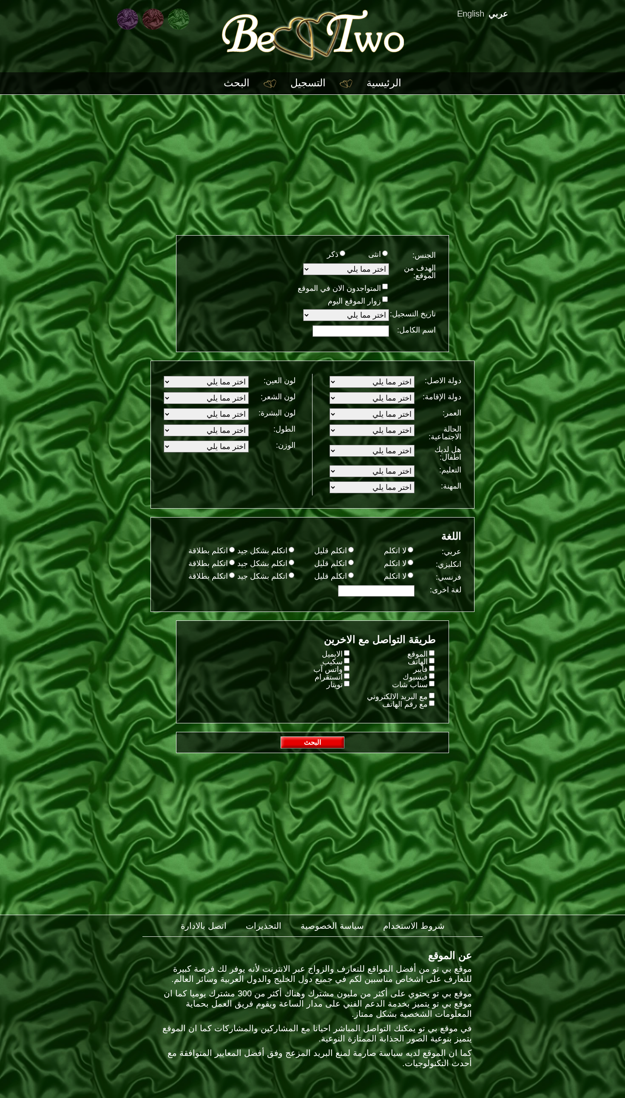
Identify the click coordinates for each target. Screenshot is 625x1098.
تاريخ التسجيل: (413, 314)
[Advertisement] (312, 158)
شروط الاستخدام (414, 925)
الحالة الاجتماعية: (445, 433)
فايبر (420, 669)
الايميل (332, 654)
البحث (237, 82)
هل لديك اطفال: (448, 453)
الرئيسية (383, 82)
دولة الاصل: (443, 380)
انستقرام (329, 677)
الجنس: (424, 255)
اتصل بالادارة (204, 925)
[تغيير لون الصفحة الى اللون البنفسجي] (127, 19)
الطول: (284, 429)
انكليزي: (448, 564)
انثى (374, 254)
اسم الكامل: (416, 330)
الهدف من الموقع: (420, 271)
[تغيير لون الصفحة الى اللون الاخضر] (178, 19)
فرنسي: (448, 577)
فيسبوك (415, 677)
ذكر (332, 254)
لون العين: (279, 380)
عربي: (451, 551)
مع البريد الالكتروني (397, 696)
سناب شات (410, 684)
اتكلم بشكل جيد (262, 551)
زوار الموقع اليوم (354, 301)
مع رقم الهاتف (405, 704)
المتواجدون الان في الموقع (339, 288)
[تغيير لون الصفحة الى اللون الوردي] (153, 19)
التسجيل (308, 82)
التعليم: (450, 470)
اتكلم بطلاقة (208, 551)
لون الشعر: (278, 397)
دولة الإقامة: (442, 397)
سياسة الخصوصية (332, 925)
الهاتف (418, 662)
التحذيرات (263, 925)
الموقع (417, 654)
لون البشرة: (277, 413)
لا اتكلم (395, 551)
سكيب (332, 662)
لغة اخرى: (445, 590)
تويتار (335, 684)
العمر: (452, 413)
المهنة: (451, 486)
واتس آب (328, 669)
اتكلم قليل (330, 551)
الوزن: (285, 445)
